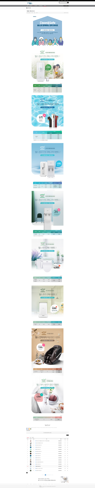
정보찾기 (65, 0)
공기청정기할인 (43, 427)
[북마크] (28, 0)
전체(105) (28, 437)
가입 (62, 0)
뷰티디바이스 (31, 5)
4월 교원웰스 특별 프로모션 (38, 451)
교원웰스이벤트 (31, 427)
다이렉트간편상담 (40, 5)
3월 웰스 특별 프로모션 (38, 449)
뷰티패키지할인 (37, 427)
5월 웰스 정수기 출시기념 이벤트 (39, 468)
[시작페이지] (27, 0)
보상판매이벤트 (28, 427)
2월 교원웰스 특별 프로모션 (38, 470)
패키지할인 (52, 427)
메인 (27, 5)
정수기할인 (41, 427)
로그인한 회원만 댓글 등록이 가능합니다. (47, 432)
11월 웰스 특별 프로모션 (38, 453)
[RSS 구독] (30, 0)
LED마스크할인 (49, 427)
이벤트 (32, 437)
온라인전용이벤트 (55, 427)
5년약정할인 (35, 427)
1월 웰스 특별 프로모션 (38, 455)
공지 (30, 437)
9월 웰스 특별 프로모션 (38, 466)
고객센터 (45, 5)
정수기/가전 (36, 5)
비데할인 (46, 427)
